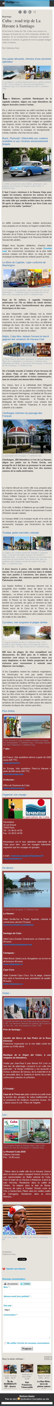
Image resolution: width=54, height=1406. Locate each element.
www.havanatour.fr (12, 858)
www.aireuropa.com (13, 774)
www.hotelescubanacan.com (17, 944)
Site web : (8, 1306)
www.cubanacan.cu (13, 964)
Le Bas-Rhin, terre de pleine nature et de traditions (43, 1383)
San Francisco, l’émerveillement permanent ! (27, 1384)
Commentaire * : (11, 1315)
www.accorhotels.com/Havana (18, 924)
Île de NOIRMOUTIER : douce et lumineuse (10, 1383)
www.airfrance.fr (11, 763)
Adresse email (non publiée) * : (17, 1296)
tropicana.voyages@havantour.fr (27, 855)
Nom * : (7, 1287)
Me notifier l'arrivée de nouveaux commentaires (28, 1343)
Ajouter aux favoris (15, 1268)
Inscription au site (41, 1399)
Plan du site (10, 1399)
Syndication (25, 1399)
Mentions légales (27, 1396)
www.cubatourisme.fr (14, 788)
